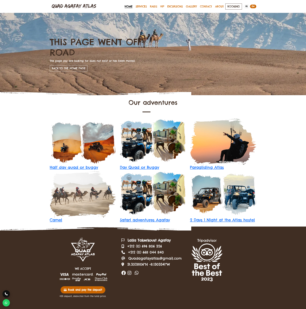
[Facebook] (123, 273)
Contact (206, 6)
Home (128, 6)
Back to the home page (68, 68)
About (219, 6)
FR (246, 6)
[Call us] (6, 294)
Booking (233, 6)
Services (141, 6)
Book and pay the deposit (85, 289)
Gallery (191, 6)
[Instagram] (129, 273)
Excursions (175, 6)
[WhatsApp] (137, 273)
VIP (162, 6)
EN (253, 6)
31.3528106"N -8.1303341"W (148, 264)
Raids (153, 6)
